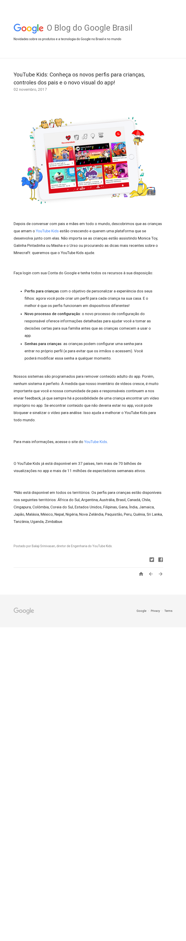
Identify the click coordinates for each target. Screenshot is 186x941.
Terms (168, 611)
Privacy (156, 611)
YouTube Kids (47, 231)
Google (142, 611)
